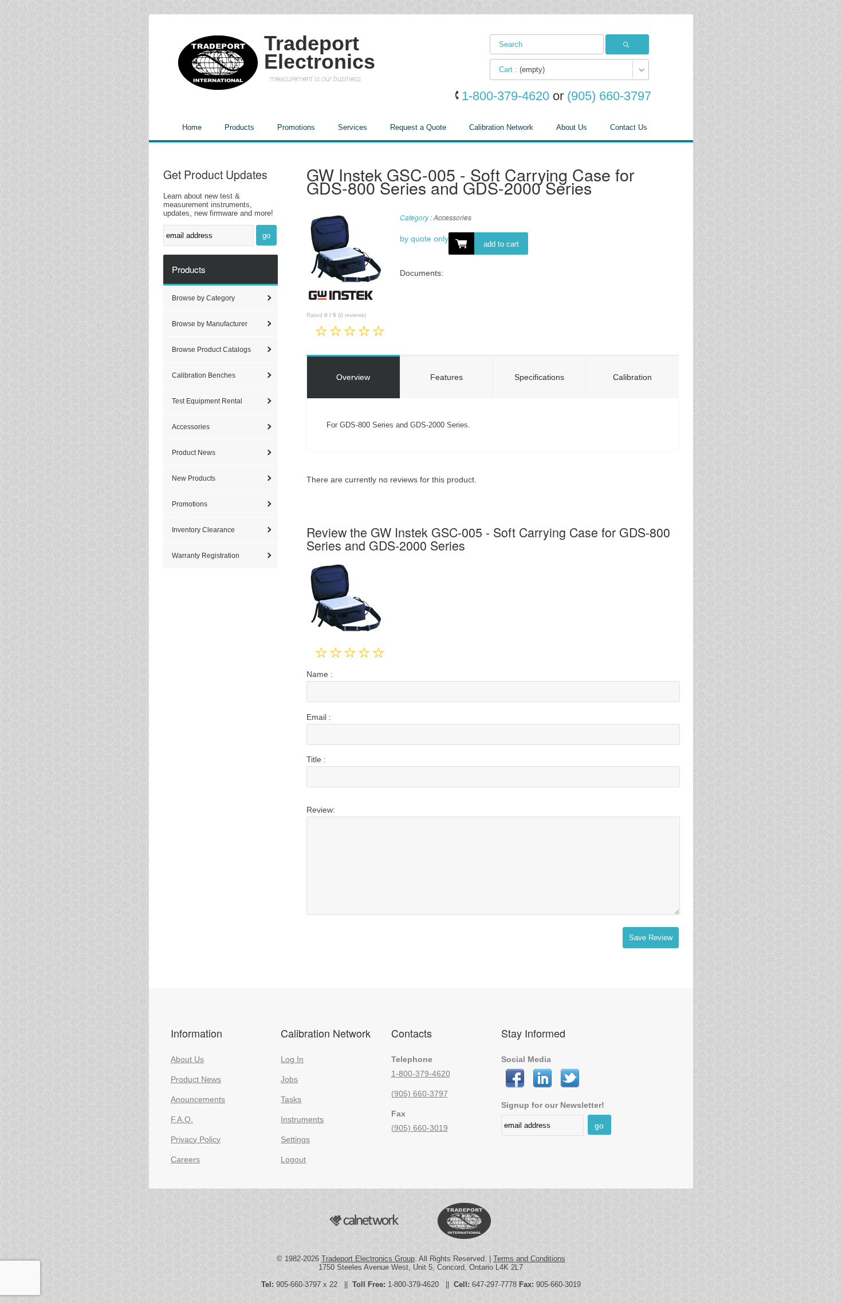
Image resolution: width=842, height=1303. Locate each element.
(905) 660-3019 (419, 1127)
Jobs (289, 1079)
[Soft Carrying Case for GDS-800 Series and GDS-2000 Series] (345, 250)
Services (352, 127)
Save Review (650, 937)
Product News (193, 453)
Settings (295, 1139)
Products (239, 127)
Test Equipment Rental (207, 401)
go (266, 235)
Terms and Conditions (529, 1258)
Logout (293, 1159)
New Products (193, 478)
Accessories (191, 427)
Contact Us (628, 127)
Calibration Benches (203, 375)
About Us (571, 127)
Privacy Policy (196, 1139)
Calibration (632, 377)
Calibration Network (501, 127)
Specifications (539, 377)
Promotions (296, 127)
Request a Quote (418, 127)
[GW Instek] (340, 299)
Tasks (291, 1099)
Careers (185, 1159)
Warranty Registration (205, 556)
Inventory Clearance (203, 530)
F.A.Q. (182, 1119)
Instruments (302, 1119)
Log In (292, 1059)
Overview (353, 377)
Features (446, 377)
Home (192, 127)
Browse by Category (203, 298)
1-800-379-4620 (420, 1073)
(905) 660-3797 (419, 1093)
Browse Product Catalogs (211, 350)
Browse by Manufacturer (209, 324)
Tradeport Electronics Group (368, 1258)
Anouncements (198, 1099)
